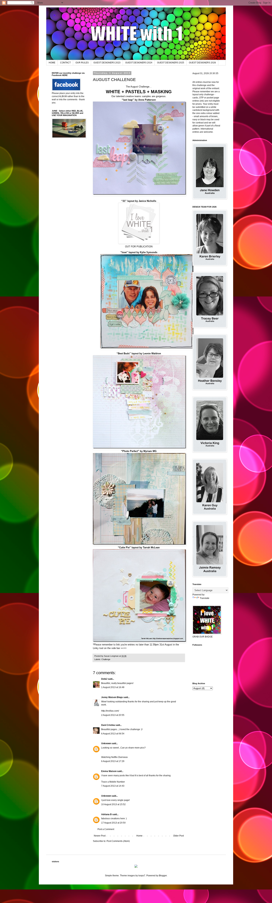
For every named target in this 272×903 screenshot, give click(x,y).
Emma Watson (109, 771)
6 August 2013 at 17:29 (112, 761)
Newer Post (99, 835)
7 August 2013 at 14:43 (112, 786)
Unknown (106, 743)
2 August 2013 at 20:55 (112, 715)
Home (139, 835)
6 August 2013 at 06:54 (112, 733)
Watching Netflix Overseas (114, 757)
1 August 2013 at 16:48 (112, 687)
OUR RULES (82, 62)
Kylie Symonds (148, 252)
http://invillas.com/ (110, 711)
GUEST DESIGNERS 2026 (202, 62)
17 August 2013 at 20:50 (113, 822)
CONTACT (65, 62)
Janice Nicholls (147, 201)
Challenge (105, 659)
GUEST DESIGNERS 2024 (138, 62)
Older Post (178, 835)
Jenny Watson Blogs (112, 697)
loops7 (141, 875)
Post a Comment (106, 829)
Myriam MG (150, 451)
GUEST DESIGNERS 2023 (106, 62)
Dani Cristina (108, 725)
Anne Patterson (147, 99)
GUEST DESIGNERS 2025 (170, 62)
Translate (204, 598)
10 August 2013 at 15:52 (113, 804)
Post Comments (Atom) (118, 841)
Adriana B (106, 814)
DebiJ (104, 679)
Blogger (163, 875)
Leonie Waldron (152, 353)
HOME (52, 62)
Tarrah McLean (151, 547)
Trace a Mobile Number (113, 782)
